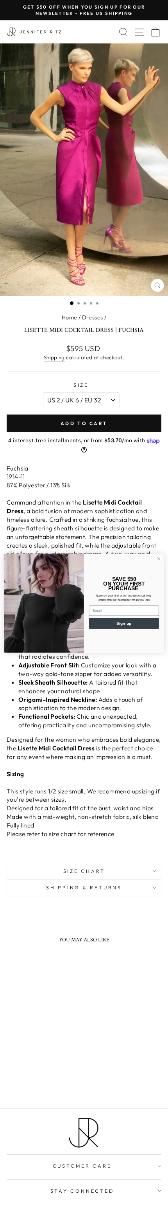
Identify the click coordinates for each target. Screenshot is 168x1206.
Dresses (92, 317)
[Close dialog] (158, 558)
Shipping (54, 357)
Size (81, 385)
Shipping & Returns (84, 887)
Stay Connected (82, 1191)
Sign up (123, 623)
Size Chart (84, 871)
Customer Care (82, 1166)
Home (69, 317)
